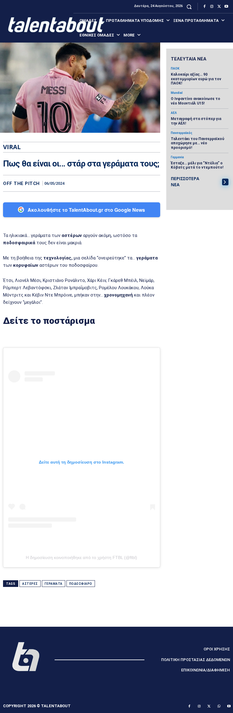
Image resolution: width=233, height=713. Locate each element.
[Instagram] (211, 6)
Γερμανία (177, 157)
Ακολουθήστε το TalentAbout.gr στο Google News (86, 209)
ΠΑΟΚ (175, 68)
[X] (219, 6)
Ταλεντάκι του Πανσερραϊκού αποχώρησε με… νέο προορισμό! (197, 143)
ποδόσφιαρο (80, 583)
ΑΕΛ (174, 113)
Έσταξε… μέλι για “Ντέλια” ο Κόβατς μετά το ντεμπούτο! (197, 165)
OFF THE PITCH (21, 183)
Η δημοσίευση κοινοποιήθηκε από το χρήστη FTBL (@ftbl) (81, 557)
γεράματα (53, 583)
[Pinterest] (140, 183)
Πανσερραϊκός (181, 133)
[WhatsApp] (154, 183)
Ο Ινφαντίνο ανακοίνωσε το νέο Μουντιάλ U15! (195, 101)
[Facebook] (204, 6)
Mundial (177, 92)
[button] (189, 6)
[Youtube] (226, 6)
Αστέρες (30, 583)
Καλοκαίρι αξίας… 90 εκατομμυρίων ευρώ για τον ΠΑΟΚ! (196, 78)
